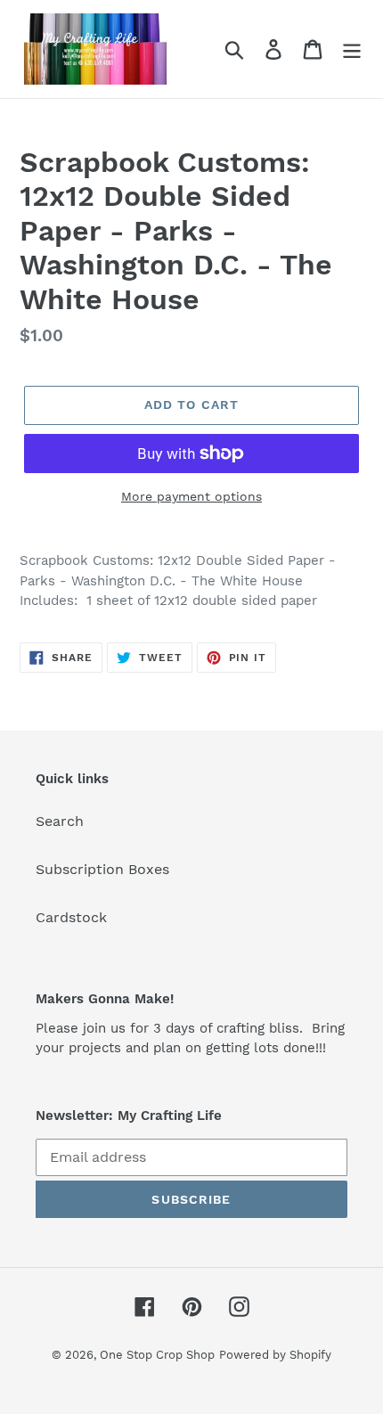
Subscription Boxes (102, 869)
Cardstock (71, 917)
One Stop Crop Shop (157, 1354)
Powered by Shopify (275, 1354)
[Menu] (351, 49)
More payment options (191, 496)
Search (60, 821)
